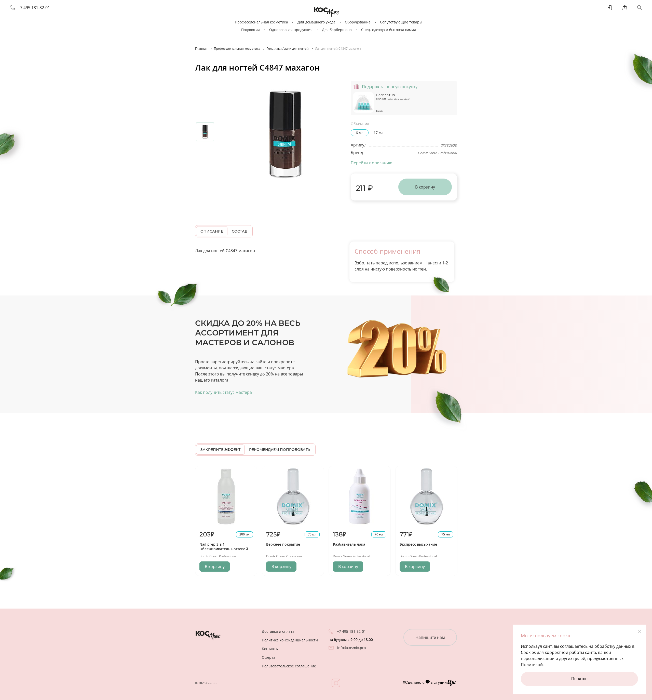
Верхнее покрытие (283, 544)
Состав (239, 231)
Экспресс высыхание (418, 544)
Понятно (579, 679)
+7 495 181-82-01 (34, 7)
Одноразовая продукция (291, 29)
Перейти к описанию (371, 163)
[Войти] (610, 7)
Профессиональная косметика (261, 22)
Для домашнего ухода (316, 22)
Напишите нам (430, 637)
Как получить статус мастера (223, 392)
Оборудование (358, 22)
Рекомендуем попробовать (279, 449)
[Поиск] (639, 7)
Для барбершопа (337, 29)
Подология (250, 29)
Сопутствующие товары (401, 22)
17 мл (378, 132)
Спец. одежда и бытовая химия (388, 29)
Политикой (532, 664)
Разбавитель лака (349, 544)
